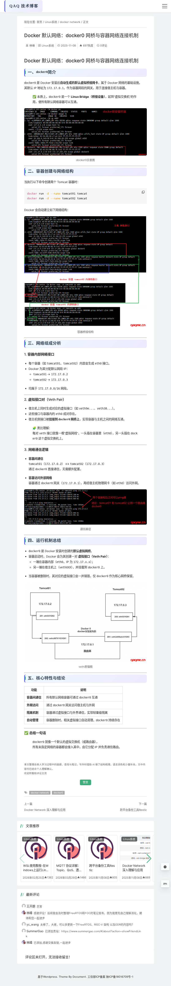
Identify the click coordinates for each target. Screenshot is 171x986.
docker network (70, 22)
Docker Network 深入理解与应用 (44, 809)
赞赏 (85, 782)
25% (165, 884)
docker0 (58, 792)
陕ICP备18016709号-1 (119, 976)
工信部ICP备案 (96, 976)
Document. (80, 976)
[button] (149, 858)
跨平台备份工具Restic (133, 809)
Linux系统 (51, 22)
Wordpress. (50, 976)
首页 (39, 22)
